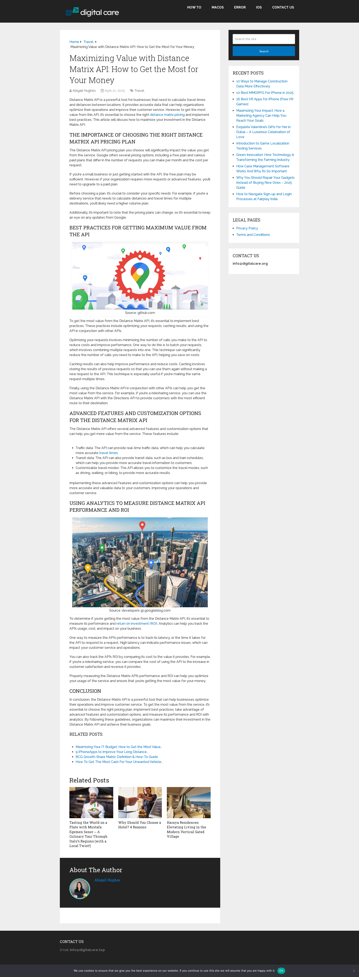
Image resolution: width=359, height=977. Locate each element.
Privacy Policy (247, 228)
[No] (354, 971)
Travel (139, 91)
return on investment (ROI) (136, 624)
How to (194, 7)
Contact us (283, 7)
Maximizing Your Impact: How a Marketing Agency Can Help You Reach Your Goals (261, 115)
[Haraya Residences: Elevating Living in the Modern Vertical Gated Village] (189, 802)
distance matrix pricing (167, 115)
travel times (108, 453)
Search (264, 51)
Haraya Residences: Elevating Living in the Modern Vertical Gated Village (186, 829)
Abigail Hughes (84, 91)
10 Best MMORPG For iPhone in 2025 (265, 93)
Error (240, 7)
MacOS (218, 7)
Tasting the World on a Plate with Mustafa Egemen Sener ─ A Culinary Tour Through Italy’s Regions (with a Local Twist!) (88, 834)
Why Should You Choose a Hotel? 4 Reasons (139, 824)
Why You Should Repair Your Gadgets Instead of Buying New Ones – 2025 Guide (265, 183)
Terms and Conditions (253, 235)
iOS (259, 7)
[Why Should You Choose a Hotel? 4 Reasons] (140, 802)
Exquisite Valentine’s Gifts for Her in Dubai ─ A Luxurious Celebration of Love (263, 132)
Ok (281, 970)
